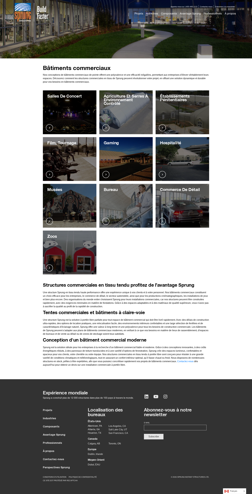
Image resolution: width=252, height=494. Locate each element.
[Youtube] (156, 396)
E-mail (147, 423)
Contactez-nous (185, 361)
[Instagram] (165, 396)
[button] (152, 13)
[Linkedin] (146, 396)
